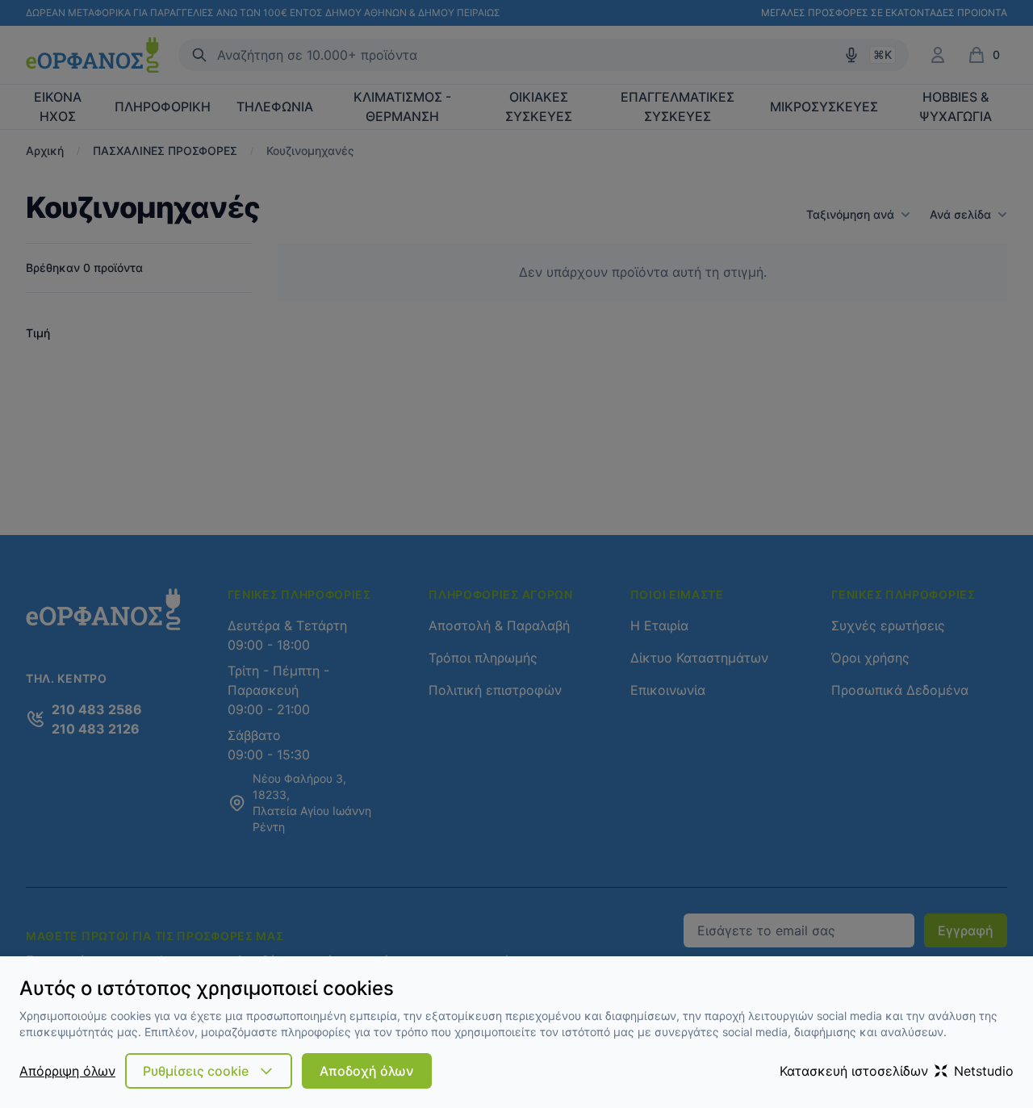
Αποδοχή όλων (367, 1071)
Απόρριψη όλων (67, 1071)
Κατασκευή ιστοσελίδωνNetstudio (897, 1071)
